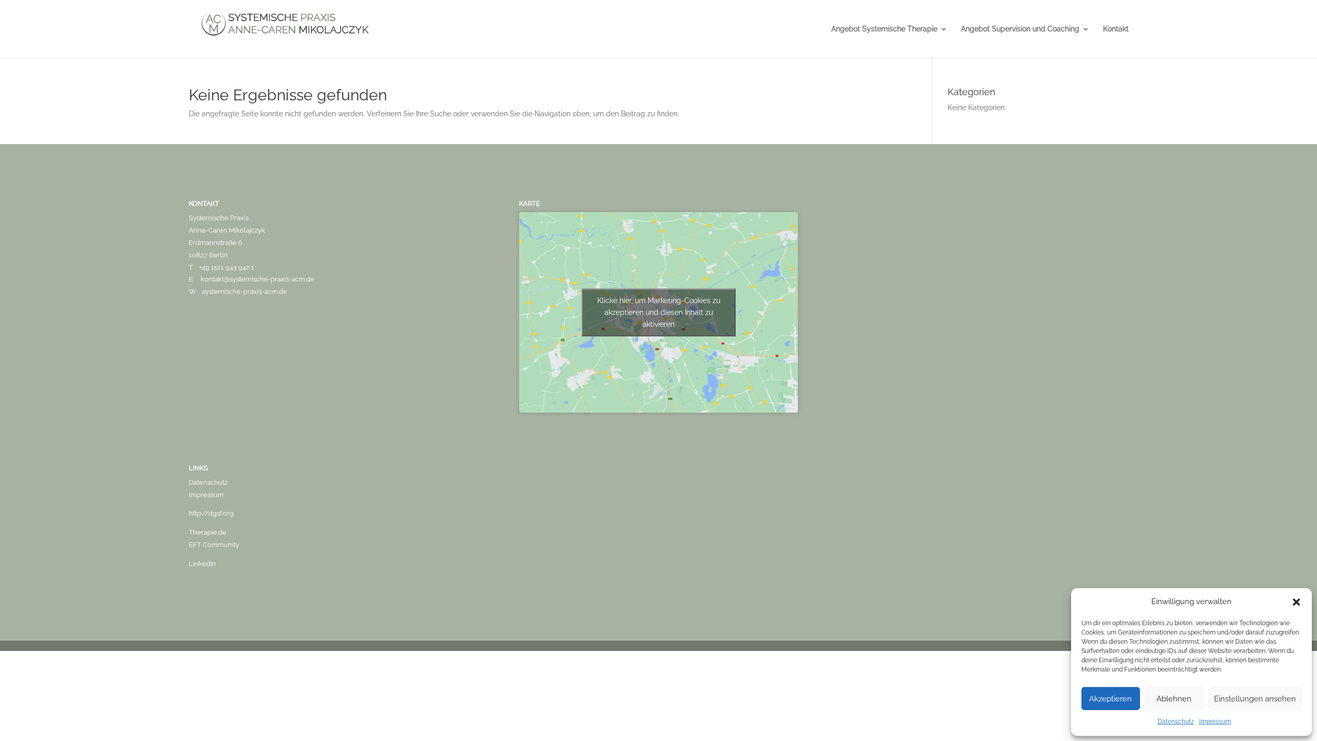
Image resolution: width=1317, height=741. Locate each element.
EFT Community (214, 545)
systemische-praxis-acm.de (244, 291)
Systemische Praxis (218, 218)
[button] (1296, 602)
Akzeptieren (1110, 698)
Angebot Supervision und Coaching (1020, 29)
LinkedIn (202, 564)
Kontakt (1116, 29)
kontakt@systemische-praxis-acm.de (257, 279)
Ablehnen (1173, 698)
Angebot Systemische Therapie (884, 29)
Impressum (1215, 721)
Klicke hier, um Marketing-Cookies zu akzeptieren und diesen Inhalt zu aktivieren (658, 312)
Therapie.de (207, 532)
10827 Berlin (208, 255)
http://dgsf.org (211, 513)
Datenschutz (1176, 721)
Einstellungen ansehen (1255, 698)
